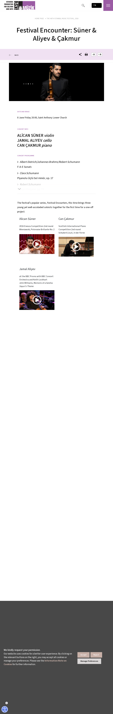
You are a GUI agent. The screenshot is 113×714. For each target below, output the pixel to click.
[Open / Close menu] (108, 5)
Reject (96, 655)
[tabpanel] (56, 82)
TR (94, 5)
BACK (16, 55)
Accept (83, 655)
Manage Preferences (89, 661)
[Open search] (83, 5)
